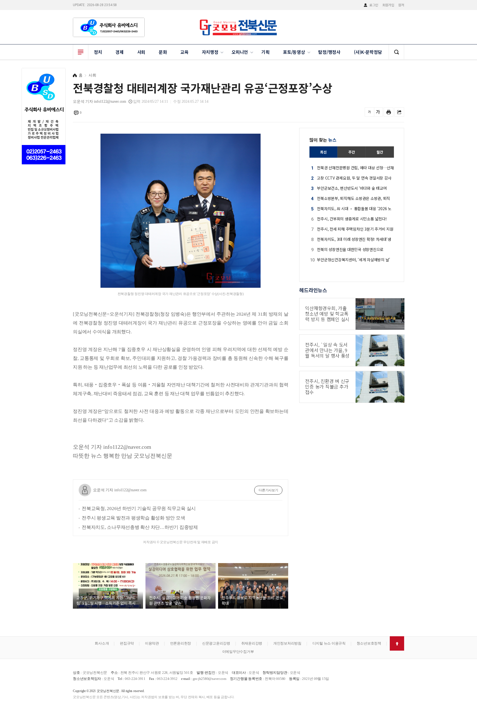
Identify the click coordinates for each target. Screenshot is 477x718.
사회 (141, 52)
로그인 (373, 4)
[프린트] (388, 112)
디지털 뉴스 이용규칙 (329, 643)
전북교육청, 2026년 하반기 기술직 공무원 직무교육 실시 (139, 508)
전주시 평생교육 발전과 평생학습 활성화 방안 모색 (133, 518)
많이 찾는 (322, 139)
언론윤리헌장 (180, 643)
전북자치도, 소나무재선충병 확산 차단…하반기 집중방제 (140, 527)
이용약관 (152, 643)
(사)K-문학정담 (368, 52)
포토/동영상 (294, 52)
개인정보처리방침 (287, 643)
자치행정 (210, 52)
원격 (401, 4)
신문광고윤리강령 (216, 643)
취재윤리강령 (252, 643)
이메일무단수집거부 (238, 652)
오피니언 (240, 52)
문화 (163, 52)
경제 (119, 52)
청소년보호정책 (369, 643)
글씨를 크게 (378, 112)
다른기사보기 (268, 490)
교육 (184, 52)
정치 (98, 52)
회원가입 (388, 4)
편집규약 (127, 643)
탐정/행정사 (329, 52)
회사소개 (102, 643)
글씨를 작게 (369, 112)
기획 (265, 52)
